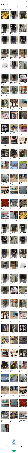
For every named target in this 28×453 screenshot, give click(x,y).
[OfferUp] (4, 1)
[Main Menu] (1, 1)
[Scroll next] (26, 6)
